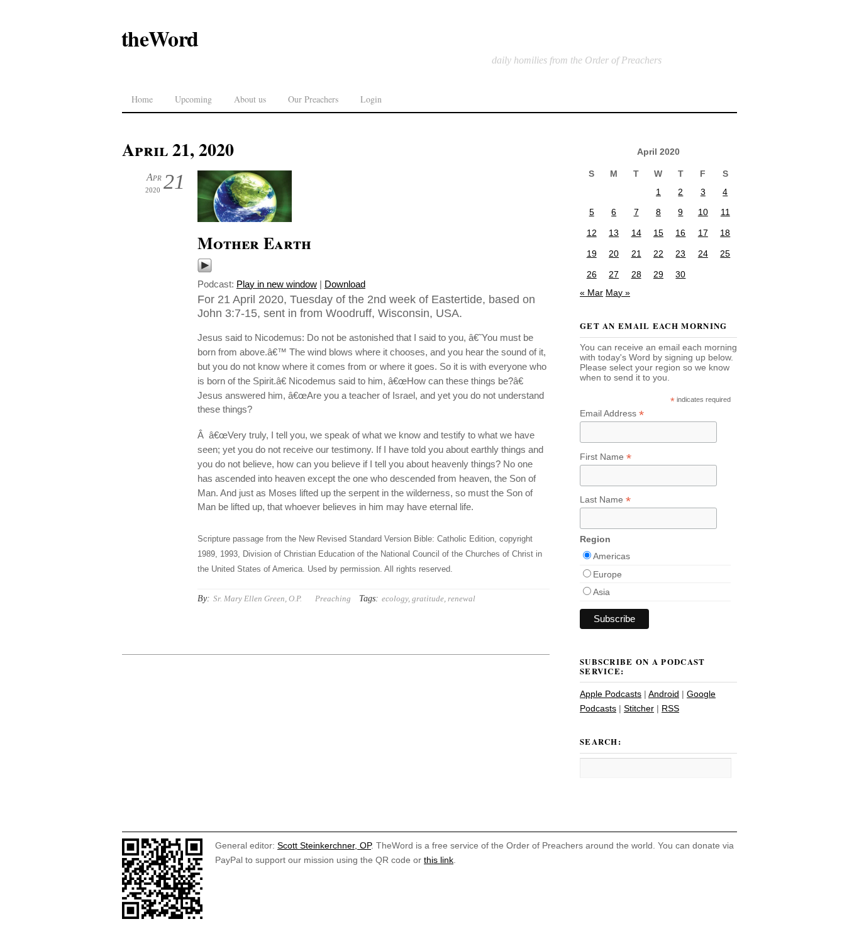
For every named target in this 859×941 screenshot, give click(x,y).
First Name (605, 457)
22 (658, 253)
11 (725, 212)
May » (618, 292)
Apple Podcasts (610, 694)
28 (636, 274)
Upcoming (193, 99)
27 (614, 274)
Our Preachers (313, 99)
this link (438, 860)
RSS (670, 708)
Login (371, 99)
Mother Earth (254, 243)
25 (725, 253)
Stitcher (639, 708)
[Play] (204, 269)
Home (142, 99)
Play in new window (276, 284)
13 (614, 233)
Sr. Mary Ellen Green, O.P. (257, 598)
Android (663, 694)
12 (592, 233)
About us (250, 99)
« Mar (591, 292)
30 (680, 274)
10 (703, 212)
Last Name (605, 500)
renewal (461, 598)
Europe (607, 574)
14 (636, 233)
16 (680, 233)
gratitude (428, 598)
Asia (601, 592)
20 (614, 253)
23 (680, 253)
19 (592, 253)
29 (658, 274)
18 (725, 233)
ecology (395, 598)
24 (703, 253)
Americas (611, 556)
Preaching (333, 598)
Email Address (612, 414)
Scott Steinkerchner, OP (324, 845)
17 (703, 233)
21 (636, 253)
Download (344, 284)
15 (658, 233)
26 (592, 274)
